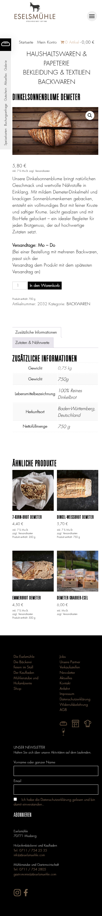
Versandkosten (42, 171)
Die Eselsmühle (24, 656)
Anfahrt (65, 688)
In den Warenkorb (45, 285)
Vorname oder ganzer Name (34, 762)
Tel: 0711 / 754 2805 (30, 869)
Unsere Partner (70, 661)
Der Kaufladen (24, 672)
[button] (89, 115)
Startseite (26, 42)
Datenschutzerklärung (75, 699)
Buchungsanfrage (5, 115)
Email (17, 780)
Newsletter (67, 672)
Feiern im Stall (23, 667)
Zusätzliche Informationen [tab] (36, 332)
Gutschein (5, 94)
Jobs (63, 656)
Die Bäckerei (23, 661)
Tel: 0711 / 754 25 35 (30, 850)
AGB (63, 709)
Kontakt (65, 683)
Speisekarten (5, 137)
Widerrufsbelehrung (74, 704)
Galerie (5, 65)
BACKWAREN (78, 303)
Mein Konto (47, 42)
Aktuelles (5, 79)
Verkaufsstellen (70, 667)
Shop (17, 688)
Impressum (67, 693)
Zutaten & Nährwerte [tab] (32, 342)
